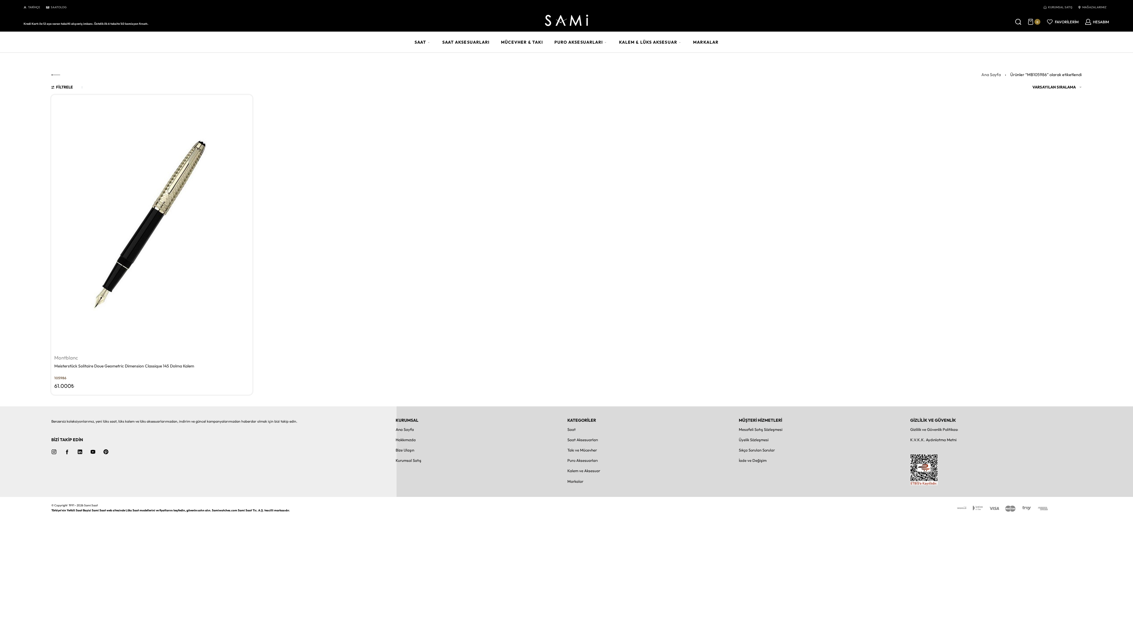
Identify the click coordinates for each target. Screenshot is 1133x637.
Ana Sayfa (991, 74)
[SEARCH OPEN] (1018, 22)
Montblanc (66, 357)
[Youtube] (93, 451)
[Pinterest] (106, 451)
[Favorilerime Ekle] (244, 103)
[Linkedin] (80, 451)
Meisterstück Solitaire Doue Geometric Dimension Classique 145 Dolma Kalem (124, 366)
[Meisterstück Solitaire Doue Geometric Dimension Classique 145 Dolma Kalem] (151, 223)
